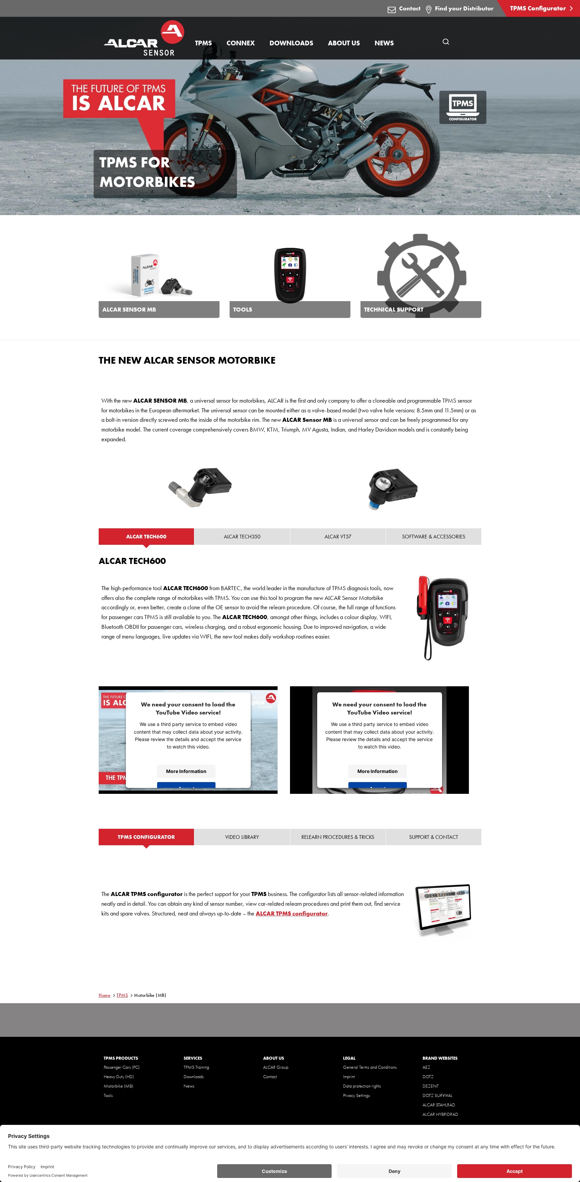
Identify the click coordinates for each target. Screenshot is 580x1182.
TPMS (122, 995)
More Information (186, 771)
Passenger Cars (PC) (122, 1067)
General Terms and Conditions (370, 1067)
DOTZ (428, 1076)
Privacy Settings (356, 1095)
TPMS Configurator (538, 8)
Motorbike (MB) (118, 1086)
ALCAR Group (275, 1067)
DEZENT (431, 1086)
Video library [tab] (242, 837)
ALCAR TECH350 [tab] (242, 536)
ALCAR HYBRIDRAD (440, 1114)
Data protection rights (362, 1086)
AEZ (426, 1067)
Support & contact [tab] (433, 837)
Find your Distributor (464, 8)
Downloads (194, 1076)
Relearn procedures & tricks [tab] (337, 837)
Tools (108, 1095)
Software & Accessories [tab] (433, 536)
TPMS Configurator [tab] (146, 837)
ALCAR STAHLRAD (439, 1105)
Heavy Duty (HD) (119, 1076)
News (189, 1086)
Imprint (349, 1076)
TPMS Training (196, 1067)
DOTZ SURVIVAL (437, 1095)
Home (104, 995)
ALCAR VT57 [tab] (338, 536)
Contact (410, 8)
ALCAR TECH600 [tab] (146, 536)
